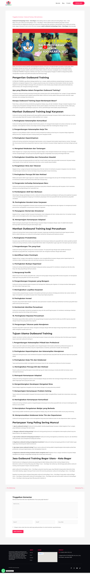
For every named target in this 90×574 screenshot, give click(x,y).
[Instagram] (74, 568)
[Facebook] (71, 568)
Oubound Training (28, 17)
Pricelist (68, 3)
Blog (63, 3)
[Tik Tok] (80, 568)
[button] (79, 3)
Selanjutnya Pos (79, 488)
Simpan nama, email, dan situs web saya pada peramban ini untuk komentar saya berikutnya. (37, 527)
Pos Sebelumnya (10, 488)
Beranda (58, 3)
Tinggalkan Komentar (18, 17)
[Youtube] (77, 568)
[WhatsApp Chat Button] (3, 571)
